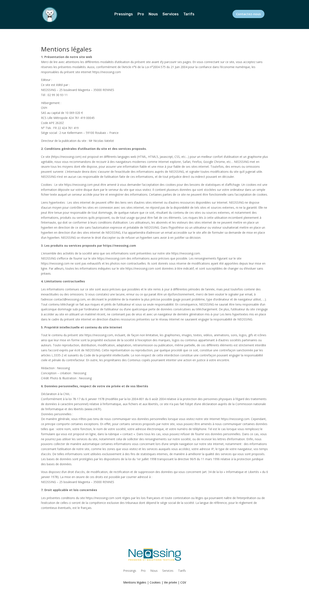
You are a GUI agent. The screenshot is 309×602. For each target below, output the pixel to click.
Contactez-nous (248, 14)
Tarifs (188, 14)
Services (170, 14)
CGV (183, 582)
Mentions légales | (136, 582)
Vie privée (170, 582)
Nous (153, 14)
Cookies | (156, 582)
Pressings (123, 14)
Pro (140, 14)
